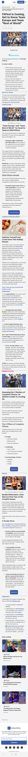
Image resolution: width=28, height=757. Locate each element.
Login (14, 2)
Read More (14, 469)
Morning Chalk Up (6, 7)
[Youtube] (14, 747)
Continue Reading (14, 212)
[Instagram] (21, 747)
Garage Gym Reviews (8, 331)
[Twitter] (6, 747)
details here (7, 369)
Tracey (18, 620)
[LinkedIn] (10, 747)
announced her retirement (9, 297)
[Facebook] (18, 747)
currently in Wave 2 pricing (10, 340)
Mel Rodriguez (20, 608)
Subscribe (21, 2)
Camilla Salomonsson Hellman (15, 626)
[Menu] (26, 2)
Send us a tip (16, 601)
